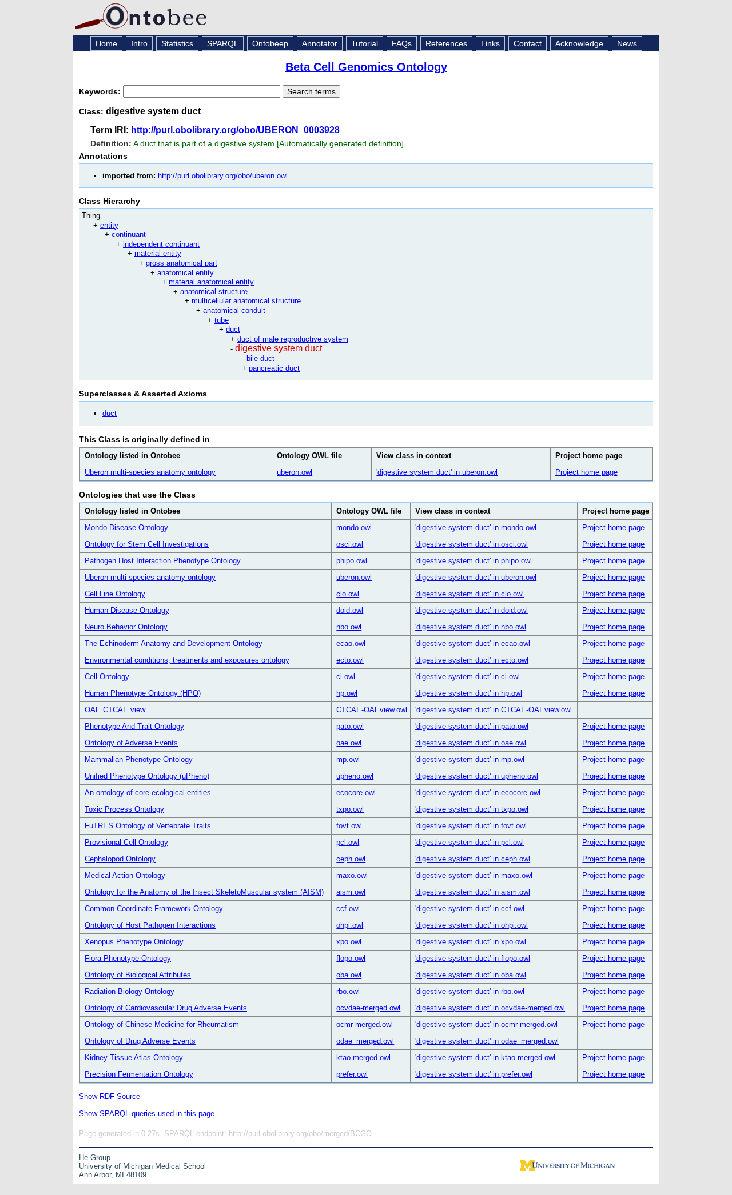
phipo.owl (351, 560)
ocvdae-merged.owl (368, 1008)
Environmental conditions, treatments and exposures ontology (187, 660)
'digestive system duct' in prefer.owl (473, 1074)
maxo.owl (352, 875)
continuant (129, 234)
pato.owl (350, 726)
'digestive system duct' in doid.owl (471, 610)
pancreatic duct (274, 368)
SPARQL (222, 43)
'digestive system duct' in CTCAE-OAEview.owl (493, 709)
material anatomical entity (211, 282)
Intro (139, 43)
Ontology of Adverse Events (131, 743)
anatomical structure (214, 291)
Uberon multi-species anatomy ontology (150, 472)
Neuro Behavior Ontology (126, 627)
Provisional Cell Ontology (126, 842)
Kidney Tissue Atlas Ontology (134, 1057)
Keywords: (101, 91)
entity (109, 225)
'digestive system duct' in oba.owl (470, 975)
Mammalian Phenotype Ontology (139, 759)
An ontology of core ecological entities (148, 792)
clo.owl (347, 594)
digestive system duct (278, 348)
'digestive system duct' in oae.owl (470, 743)
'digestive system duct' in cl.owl (467, 676)
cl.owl (345, 676)
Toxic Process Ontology (124, 809)
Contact (528, 43)
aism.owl (350, 892)
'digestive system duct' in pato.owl (471, 726)
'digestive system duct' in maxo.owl (473, 875)
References (446, 43)
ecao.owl (350, 643)
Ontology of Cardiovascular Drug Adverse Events (166, 1008)
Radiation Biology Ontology (129, 991)
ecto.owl (350, 660)
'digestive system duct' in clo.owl (469, 594)
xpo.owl (348, 941)
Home (106, 43)
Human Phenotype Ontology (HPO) (143, 693)
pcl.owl (347, 842)
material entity (157, 253)
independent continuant (161, 244)
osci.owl (349, 544)
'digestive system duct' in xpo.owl (470, 941)
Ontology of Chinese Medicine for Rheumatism (162, 1024)
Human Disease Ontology (127, 610)
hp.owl (346, 693)
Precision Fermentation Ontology (139, 1074)
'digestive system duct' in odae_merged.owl (487, 1041)
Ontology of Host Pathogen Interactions (150, 925)
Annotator (319, 43)
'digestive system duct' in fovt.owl (471, 825)
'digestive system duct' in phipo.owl (473, 560)
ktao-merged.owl (363, 1057)
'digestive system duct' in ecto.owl (471, 660)
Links (490, 43)
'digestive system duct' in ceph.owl (472, 859)
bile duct (260, 358)
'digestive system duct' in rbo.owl (469, 991)
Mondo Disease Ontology (126, 527)
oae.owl (348, 743)
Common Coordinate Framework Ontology (154, 908)
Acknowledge (579, 43)
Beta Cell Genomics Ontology (366, 67)
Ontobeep (270, 43)
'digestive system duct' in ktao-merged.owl (485, 1057)
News (627, 43)
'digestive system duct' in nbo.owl (470, 627)
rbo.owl (348, 991)
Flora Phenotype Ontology (128, 958)
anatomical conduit (234, 310)
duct (233, 329)
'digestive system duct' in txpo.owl (471, 809)
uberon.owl (294, 472)
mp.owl (348, 759)
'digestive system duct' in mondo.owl (475, 527)
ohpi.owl (349, 925)
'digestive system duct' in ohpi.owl (471, 925)
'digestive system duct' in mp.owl (469, 759)
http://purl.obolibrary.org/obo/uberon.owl (223, 175)
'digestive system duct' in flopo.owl (472, 958)
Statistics (177, 43)
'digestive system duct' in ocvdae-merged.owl (490, 1008)
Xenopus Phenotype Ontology (134, 941)
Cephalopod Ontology (120, 859)
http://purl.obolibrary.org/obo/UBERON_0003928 (235, 130)
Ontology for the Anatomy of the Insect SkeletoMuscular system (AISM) (204, 892)
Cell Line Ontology (115, 594)
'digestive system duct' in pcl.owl (469, 842)
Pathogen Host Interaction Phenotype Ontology (163, 560)
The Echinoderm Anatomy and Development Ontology (173, 643)
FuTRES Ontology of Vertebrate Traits (148, 825)
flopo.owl (350, 958)
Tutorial (364, 43)
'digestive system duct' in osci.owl (471, 544)
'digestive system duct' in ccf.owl (469, 908)
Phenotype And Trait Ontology (134, 726)
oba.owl (348, 975)
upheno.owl (354, 776)
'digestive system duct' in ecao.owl (472, 643)
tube (221, 320)
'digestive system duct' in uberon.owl (437, 472)
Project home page (586, 472)
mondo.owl (354, 527)
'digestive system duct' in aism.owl (472, 892)
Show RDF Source (109, 1096)
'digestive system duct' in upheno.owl (476, 776)
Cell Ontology (107, 676)
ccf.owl (348, 908)
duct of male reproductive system (292, 339)
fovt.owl (349, 825)
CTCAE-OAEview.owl (371, 709)
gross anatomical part (181, 263)
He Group (94, 1157)
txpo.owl (350, 809)
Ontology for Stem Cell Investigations (147, 544)
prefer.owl (352, 1074)
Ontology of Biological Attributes (138, 975)
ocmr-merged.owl (364, 1024)
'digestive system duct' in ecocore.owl (477, 792)
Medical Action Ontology (125, 875)
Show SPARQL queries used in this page (146, 1113)
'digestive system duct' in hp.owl (468, 693)
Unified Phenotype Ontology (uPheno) (147, 776)
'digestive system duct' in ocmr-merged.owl (486, 1024)
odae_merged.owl (365, 1041)
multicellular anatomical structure (246, 300)
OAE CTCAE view (115, 709)
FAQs (402, 43)
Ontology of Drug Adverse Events (140, 1041)
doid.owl (349, 610)
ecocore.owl (356, 792)
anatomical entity (185, 272)
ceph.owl (350, 859)
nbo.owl (348, 627)
